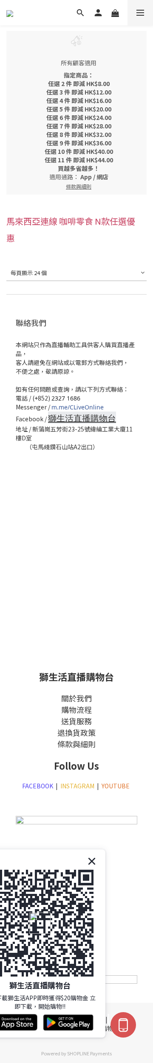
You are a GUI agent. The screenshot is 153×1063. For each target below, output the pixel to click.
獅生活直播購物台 (82, 418)
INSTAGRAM (77, 786)
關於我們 (76, 698)
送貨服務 (76, 720)
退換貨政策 (76, 732)
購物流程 (76, 709)
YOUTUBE (116, 786)
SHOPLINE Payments (89, 1053)
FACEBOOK (37, 786)
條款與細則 (76, 743)
